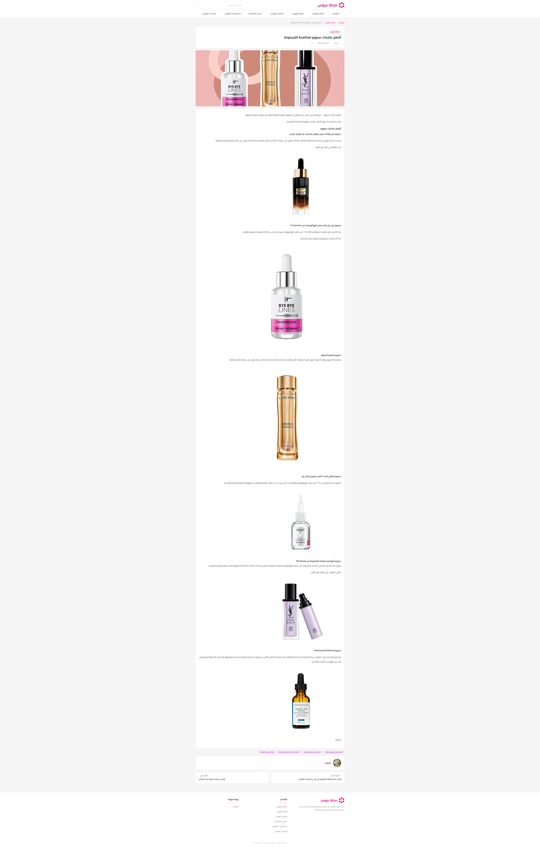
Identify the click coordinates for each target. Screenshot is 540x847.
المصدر (338, 740)
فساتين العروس (277, 13)
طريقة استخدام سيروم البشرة (289, 752)
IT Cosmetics (296, 225)
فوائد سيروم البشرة (267, 752)
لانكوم (331, 355)
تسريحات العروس (209, 13)
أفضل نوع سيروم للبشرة (312, 752)
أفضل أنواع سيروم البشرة (334, 752)
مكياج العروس (318, 13)
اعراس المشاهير (255, 13)
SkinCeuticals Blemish (324, 650)
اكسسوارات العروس (233, 13)
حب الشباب (319, 657)
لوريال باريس (295, 134)
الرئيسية (336, 13)
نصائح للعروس (298, 13)
